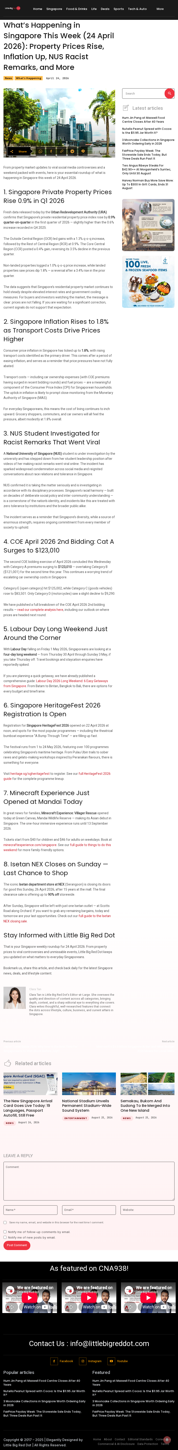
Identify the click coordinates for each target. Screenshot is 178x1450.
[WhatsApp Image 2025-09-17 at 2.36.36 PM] (148, 282)
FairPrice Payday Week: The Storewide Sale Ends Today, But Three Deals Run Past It (144, 154)
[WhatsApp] (40, 151)
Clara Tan (35, 989)
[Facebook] (51, 151)
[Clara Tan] (14, 1002)
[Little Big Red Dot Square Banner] (148, 225)
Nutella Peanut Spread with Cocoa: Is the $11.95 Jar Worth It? (147, 131)
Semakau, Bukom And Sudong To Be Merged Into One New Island (145, 1105)
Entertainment (75, 1118)
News (8, 78)
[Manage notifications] (167, 1440)
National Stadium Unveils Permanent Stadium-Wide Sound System (86, 1105)
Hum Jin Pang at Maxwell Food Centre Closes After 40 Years (143, 120)
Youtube (122, 1361)
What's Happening (28, 78)
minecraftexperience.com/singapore (30, 845)
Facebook (66, 1361)
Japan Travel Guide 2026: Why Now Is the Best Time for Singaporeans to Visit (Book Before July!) (40, 1048)
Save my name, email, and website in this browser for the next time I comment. (56, 1222)
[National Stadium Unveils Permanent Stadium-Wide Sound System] (89, 1084)
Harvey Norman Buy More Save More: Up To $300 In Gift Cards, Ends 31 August (148, 184)
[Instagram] (83, 1361)
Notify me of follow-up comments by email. (39, 1232)
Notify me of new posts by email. (31, 1237)
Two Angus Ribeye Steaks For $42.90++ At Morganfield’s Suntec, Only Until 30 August (146, 169)
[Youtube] (111, 1361)
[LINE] (83, 151)
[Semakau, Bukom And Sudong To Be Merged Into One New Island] (148, 1084)
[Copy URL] (61, 151)
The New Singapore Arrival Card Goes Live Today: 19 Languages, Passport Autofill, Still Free (27, 1108)
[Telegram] (72, 151)
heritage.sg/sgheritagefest (30, 773)
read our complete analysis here (40, 609)
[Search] (170, 93)
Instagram (95, 1361)
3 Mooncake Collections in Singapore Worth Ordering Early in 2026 (148, 142)
